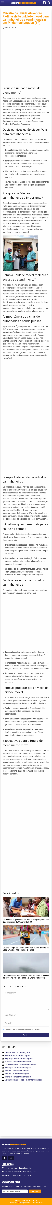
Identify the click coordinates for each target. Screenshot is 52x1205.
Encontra (23, 2)
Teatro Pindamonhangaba (17, 1074)
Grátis (30, 1175)
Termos (17, 1200)
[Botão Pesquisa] (49, 3)
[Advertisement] (26, 57)
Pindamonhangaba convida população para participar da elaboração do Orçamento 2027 (26, 921)
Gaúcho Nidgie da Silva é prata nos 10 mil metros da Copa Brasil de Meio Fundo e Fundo (26, 949)
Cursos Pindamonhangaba (17, 1052)
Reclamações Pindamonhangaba (20, 1065)
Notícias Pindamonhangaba (18, 1061)
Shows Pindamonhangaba (17, 1070)
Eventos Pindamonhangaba (18, 1055)
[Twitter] (11, 1158)
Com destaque (19, 1175)
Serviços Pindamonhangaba (18, 1067)
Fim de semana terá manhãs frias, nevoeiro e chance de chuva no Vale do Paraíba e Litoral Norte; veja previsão (26, 977)
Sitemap (34, 1200)
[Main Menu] (2, 2)
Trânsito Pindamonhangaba (18, 1077)
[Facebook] (4, 1158)
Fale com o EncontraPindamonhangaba (20, 1172)
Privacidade (26, 1200)
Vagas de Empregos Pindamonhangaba (23, 1080)
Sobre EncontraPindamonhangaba (18, 1168)
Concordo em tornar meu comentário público (23, 1030)
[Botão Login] (44, 3)
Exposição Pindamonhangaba (19, 1058)
